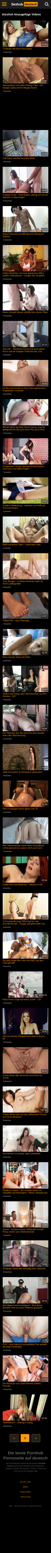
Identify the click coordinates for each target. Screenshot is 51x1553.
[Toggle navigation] (4, 4)
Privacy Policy (25, 1492)
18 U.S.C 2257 (25, 1482)
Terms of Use (26, 1497)
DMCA (25, 1487)
